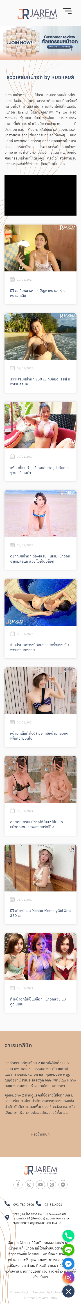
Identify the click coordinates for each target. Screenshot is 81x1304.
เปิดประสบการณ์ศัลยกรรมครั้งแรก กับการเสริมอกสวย (39, 647)
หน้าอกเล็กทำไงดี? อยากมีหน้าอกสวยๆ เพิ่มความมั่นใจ (39, 736)
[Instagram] (29, 1184)
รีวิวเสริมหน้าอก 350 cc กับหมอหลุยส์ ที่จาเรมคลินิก (40, 381)
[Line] (51, 1184)
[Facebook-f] (18, 1184)
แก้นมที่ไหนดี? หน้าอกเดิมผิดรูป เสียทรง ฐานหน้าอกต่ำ (40, 470)
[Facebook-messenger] (63, 1184)
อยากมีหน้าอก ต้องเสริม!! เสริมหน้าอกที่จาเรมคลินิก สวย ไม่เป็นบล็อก (40, 558)
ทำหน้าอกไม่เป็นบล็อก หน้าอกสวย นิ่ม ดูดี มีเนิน (38, 1001)
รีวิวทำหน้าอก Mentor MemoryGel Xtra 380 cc (40, 913)
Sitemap (30, 1297)
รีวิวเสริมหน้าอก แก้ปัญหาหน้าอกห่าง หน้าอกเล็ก (37, 293)
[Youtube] (40, 1184)
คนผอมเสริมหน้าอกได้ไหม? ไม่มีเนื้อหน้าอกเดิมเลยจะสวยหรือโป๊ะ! (36, 824)
